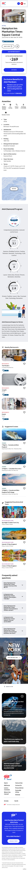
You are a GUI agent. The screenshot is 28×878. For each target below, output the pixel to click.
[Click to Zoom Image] (14, 16)
